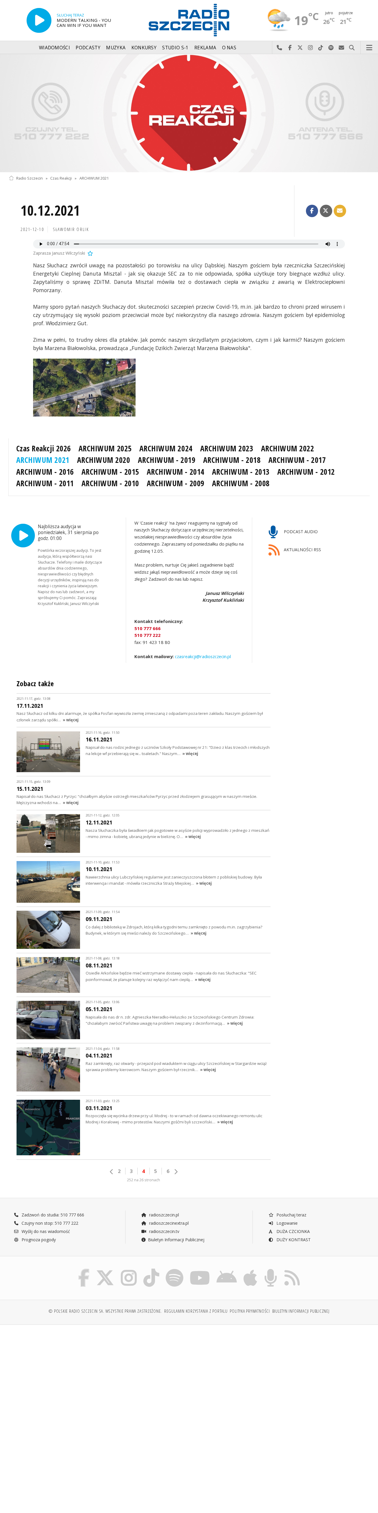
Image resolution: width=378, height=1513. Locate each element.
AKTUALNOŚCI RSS (302, 549)
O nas (229, 48)
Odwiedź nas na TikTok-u (321, 48)
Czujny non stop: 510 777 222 (49, 1223)
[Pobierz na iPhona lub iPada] (250, 1270)
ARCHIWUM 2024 (166, 448)
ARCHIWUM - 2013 (241, 471)
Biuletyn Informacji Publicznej (176, 1239)
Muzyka (116, 48)
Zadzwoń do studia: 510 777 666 (52, 1215)
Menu (369, 48)
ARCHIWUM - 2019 (166, 460)
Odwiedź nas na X (300, 48)
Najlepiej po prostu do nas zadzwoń (279, 48)
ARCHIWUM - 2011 (45, 483)
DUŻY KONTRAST (293, 1239)
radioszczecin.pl (163, 1215)
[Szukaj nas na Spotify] (174, 1270)
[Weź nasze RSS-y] (292, 1270)
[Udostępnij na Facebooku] (312, 211)
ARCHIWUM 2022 (287, 448)
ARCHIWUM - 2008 (241, 483)
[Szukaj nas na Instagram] (129, 1270)
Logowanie (286, 1223)
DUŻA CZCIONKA (292, 1231)
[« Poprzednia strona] (111, 1172)
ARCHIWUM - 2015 (110, 471)
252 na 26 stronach (143, 1179)
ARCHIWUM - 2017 (297, 460)
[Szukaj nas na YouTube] (200, 1270)
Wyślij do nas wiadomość (341, 48)
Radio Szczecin (29, 178)
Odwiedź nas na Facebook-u (290, 48)
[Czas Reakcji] (189, 113)
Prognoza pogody (38, 1239)
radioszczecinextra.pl (168, 1223)
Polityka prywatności (250, 1311)
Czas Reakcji (61, 178)
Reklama (205, 48)
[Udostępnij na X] (326, 211)
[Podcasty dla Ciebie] (270, 1270)
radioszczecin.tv (163, 1231)
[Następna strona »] (175, 1172)
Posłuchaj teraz (290, 1215)
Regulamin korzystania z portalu (196, 1311)
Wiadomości (54, 48)
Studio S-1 (175, 48)
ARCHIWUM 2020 (103, 460)
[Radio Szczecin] (189, 20)
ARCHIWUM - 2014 (175, 471)
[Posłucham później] (89, 253)
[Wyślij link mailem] (340, 211)
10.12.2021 (50, 210)
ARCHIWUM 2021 (94, 178)
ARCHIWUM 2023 (226, 448)
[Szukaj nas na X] (105, 1270)
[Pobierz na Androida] (226, 1270)
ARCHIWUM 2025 (105, 448)
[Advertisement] (98, 1374)
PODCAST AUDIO (300, 531)
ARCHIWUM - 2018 (232, 460)
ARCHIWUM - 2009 (175, 483)
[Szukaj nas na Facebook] (84, 1270)
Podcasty (88, 48)
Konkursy (144, 48)
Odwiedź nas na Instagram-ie (310, 48)
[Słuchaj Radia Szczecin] (39, 20)
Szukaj (352, 48)
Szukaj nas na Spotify (331, 48)
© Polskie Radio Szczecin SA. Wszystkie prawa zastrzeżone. (105, 1311)
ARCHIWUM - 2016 (45, 471)
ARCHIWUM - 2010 (110, 483)
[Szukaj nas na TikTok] (151, 1270)
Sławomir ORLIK (71, 229)
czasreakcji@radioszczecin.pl (202, 656)
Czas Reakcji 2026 (43, 448)
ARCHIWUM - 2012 (306, 471)
